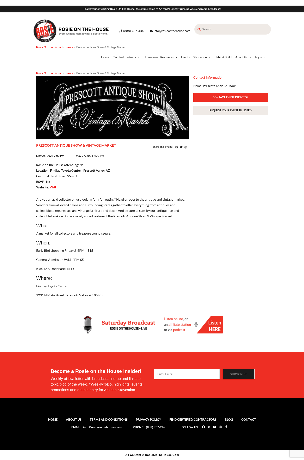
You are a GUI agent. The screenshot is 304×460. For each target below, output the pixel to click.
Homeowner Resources (159, 57)
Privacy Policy (148, 419)
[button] (177, 147)
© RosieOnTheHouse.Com (160, 454)
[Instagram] (220, 427)
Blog (229, 419)
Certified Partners (124, 57)
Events (185, 57)
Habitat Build (223, 57)
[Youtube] (214, 427)
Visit (53, 187)
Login (258, 57)
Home (105, 57)
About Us (241, 57)
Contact (248, 419)
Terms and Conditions (109, 419)
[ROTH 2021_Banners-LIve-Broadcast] (152, 324)
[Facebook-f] (203, 427)
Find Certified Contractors (193, 419)
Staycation (200, 57)
